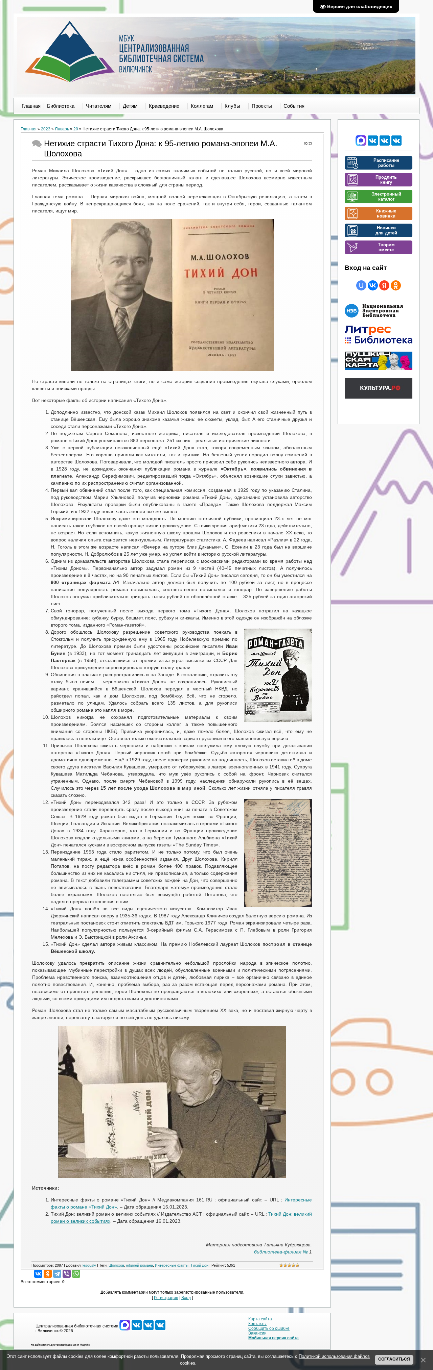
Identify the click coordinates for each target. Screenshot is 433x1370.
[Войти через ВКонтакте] (373, 285)
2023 (45, 129)
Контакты (257, 1323)
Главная (29, 129)
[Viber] (67, 1274)
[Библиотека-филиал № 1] (384, 144)
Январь (62, 129)
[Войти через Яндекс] (384, 285)
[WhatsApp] (76, 1274)
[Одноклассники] (48, 1274)
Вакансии (257, 1333)
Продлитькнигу (386, 180)
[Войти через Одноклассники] (396, 285)
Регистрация (166, 1297)
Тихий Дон (199, 1265)
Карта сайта (260, 1319)
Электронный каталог (386, 197)
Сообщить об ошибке (269, 1328)
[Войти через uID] (361, 285)
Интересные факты (171, 1265)
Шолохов (116, 1265)
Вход (186, 1297)
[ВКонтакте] (38, 1274)
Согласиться (394, 1359)
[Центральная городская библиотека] (372, 144)
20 (75, 129)
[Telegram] (57, 1274)
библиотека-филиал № (281, 1251)
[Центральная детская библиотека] (396, 144)
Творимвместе (386, 247)
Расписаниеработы (386, 163)
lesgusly (89, 1265)
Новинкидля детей (386, 230)
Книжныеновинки (386, 213)
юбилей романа (139, 1265)
